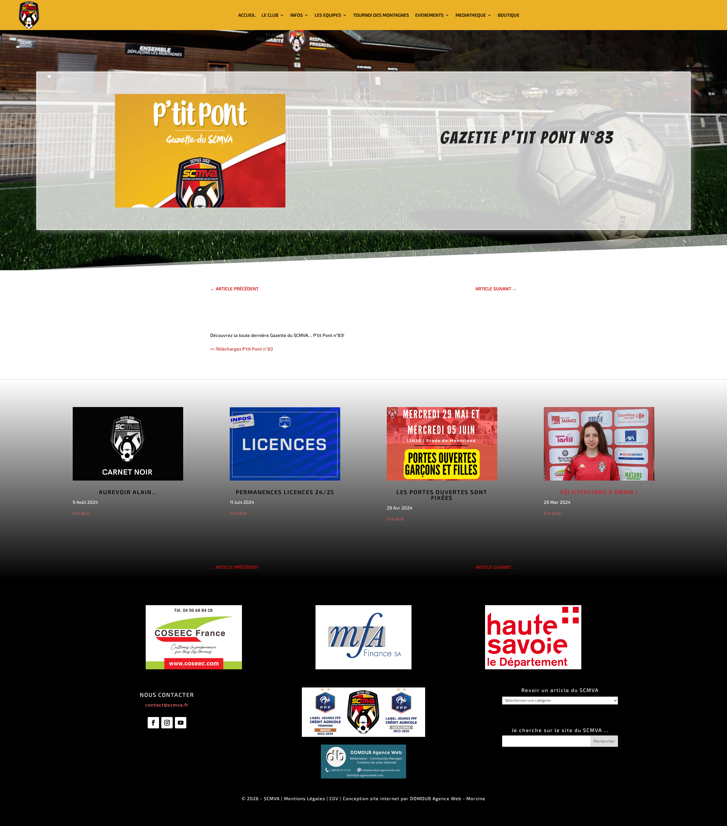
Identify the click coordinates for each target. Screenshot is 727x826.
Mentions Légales (304, 798)
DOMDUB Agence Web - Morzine (447, 798)
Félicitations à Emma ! (599, 492)
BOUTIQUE (508, 15)
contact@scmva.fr (167, 704)
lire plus (81, 512)
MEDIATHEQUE (471, 15)
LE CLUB (270, 15)
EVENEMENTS (429, 15)
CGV (334, 798)
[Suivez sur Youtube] (180, 722)
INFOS (296, 15)
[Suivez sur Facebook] (153, 722)
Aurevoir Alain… (128, 492)
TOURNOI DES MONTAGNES (381, 15)
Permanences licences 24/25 (285, 492)
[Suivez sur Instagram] (167, 722)
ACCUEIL (246, 15)
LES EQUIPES (328, 15)
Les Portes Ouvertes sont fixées (441, 495)
